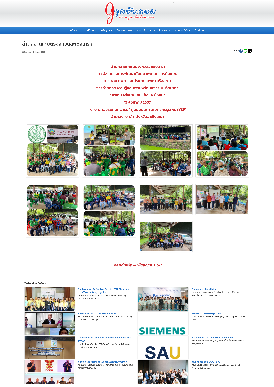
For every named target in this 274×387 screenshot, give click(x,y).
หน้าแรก (74, 30)
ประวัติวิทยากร (89, 30)
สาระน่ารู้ (141, 30)
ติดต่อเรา (199, 30)
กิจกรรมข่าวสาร (124, 30)
